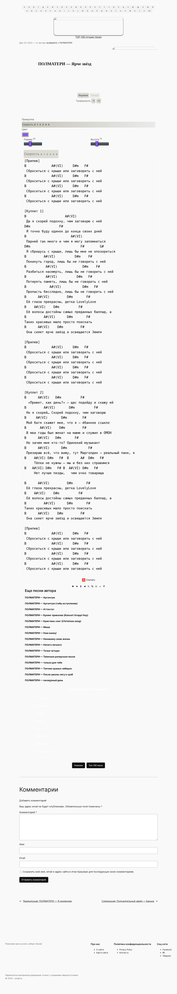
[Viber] (92, 586)
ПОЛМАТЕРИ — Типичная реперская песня (50, 656)
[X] (88, 586)
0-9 (149, 11)
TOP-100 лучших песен (88, 37)
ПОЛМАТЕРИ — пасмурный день (44, 680)
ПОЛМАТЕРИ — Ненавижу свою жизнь (47, 639)
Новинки (78, 765)
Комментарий (28, 812)
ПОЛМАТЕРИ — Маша (37, 627)
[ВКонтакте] (77, 586)
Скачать (90, 579)
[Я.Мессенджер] (73, 586)
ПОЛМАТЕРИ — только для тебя (43, 662)
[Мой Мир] (100, 586)
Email (22, 858)
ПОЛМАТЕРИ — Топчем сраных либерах (48, 668)
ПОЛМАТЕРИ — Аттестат (39, 609)
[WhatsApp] (96, 586)
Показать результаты (44, 751)
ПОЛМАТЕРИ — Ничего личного (43, 644)
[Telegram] (84, 586)
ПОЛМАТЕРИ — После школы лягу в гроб (49, 674)
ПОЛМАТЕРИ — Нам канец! (41, 633)
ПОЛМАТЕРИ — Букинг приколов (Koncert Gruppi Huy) (56, 615)
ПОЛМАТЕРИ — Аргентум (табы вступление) (51, 603)
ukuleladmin (51, 43)
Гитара (95, 95)
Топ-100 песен (96, 765)
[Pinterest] (104, 586)
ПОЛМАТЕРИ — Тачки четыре (42, 650)
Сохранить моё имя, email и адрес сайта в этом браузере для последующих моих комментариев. (78, 871)
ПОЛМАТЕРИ (66, 43)
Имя (21, 844)
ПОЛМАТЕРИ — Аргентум (40, 597)
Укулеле (83, 95)
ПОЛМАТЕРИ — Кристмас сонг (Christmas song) (53, 621)
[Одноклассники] (80, 586)
